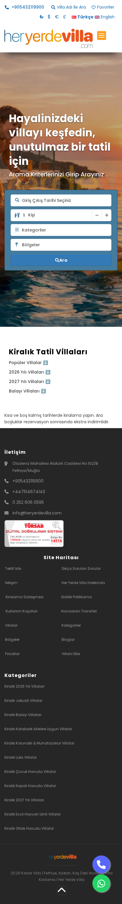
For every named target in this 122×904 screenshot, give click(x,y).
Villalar (11, 625)
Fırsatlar (12, 653)
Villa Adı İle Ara (71, 7)
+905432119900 (28, 481)
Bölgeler (12, 639)
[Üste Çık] (61, 890)
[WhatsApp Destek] (101, 883)
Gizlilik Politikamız (76, 596)
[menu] (101, 35)
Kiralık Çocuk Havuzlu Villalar (30, 771)
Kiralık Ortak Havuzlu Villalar (29, 828)
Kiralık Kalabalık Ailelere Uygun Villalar (38, 728)
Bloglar (68, 639)
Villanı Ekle (71, 653)
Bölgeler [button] (31, 245)
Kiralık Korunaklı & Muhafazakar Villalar (39, 743)
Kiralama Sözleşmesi (25, 596)
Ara (63, 260)
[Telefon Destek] (101, 864)
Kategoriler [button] (34, 230)
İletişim (11, 582)
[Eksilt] (97, 215)
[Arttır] (106, 215)
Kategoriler (71, 625)
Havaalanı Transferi (79, 611)
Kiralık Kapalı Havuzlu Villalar (30, 785)
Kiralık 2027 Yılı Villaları (24, 799)
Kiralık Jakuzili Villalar (23, 700)
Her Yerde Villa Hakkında (83, 582)
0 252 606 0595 (28, 502)
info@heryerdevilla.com (37, 513)
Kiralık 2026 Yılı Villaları (24, 686)
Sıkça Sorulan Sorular (81, 568)
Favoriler (105, 7)
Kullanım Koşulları (22, 611)
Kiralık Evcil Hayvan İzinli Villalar (32, 814)
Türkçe (85, 17)
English (107, 17)
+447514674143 (28, 492)
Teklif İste (13, 568)
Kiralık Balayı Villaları (22, 714)
